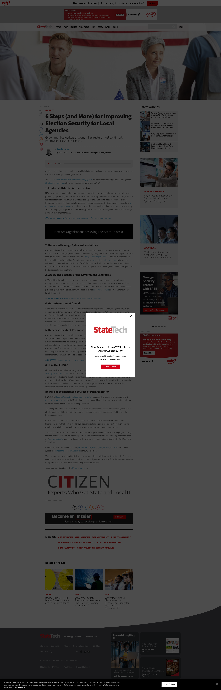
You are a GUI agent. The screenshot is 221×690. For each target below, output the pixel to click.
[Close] (217, 684)
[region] (110, 684)
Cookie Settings (169, 684)
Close (131, 316)
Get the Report (110, 367)
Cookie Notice (20, 687)
